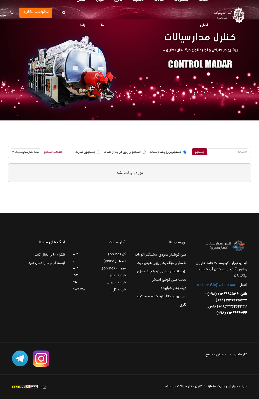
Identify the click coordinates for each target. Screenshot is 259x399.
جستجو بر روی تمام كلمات (165, 151)
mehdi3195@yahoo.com (217, 285)
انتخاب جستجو (53, 151)
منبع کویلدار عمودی (172, 255)
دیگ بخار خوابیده (173, 288)
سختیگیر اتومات (146, 255)
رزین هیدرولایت (148, 263)
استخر (156, 280)
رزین (183, 271)
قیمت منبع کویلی (174, 280)
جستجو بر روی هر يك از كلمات (122, 151)
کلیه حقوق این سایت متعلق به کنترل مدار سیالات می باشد (205, 386)
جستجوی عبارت (85, 151)
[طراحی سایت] (25, 386)
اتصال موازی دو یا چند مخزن (158, 271)
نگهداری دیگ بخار (173, 263)
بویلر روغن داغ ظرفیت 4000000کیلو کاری (161, 301)
